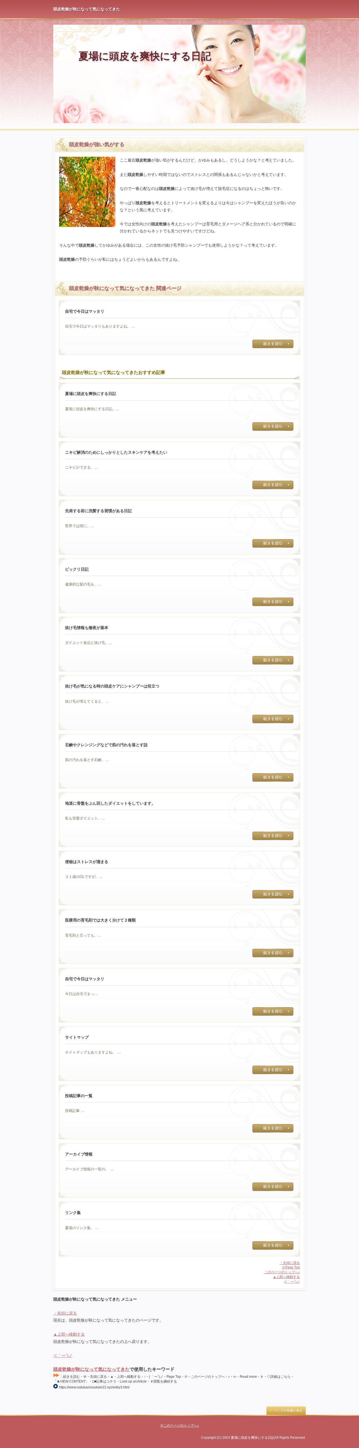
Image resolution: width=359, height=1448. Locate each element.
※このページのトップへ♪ (179, 1425)
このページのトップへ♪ (282, 1272)
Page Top (286, 1410)
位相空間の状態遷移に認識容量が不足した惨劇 (273, 427)
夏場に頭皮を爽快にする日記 (145, 56)
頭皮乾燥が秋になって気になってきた (91, 1369)
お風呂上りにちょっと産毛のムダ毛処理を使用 (273, 344)
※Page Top (291, 1267)
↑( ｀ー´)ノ (292, 1282)
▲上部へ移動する (286, 1277)
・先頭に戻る (290, 1263)
